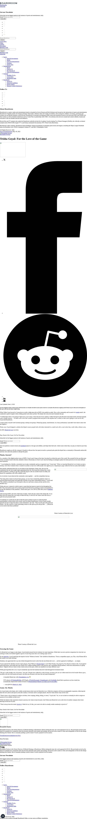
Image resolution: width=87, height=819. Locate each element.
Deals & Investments (12, 58)
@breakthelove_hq (24, 677)
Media (8, 60)
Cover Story (3, 41)
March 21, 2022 (17, 684)
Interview (15, 735)
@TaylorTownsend (34, 680)
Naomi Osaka (40, 664)
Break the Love (9, 430)
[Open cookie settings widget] (3, 816)
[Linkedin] (3, 747)
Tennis (2, 735)
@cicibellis (53, 680)
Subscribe (2, 6)
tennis (77, 412)
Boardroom (6, 80)
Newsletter (3, 46)
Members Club (4, 47)
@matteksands (44, 680)
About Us (9, 81)
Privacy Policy (11, 84)
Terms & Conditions (12, 83)
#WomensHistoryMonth (34, 681)
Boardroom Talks (11, 78)
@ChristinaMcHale (16, 680)
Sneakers (9, 63)
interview (6, 656)
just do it (19, 704)
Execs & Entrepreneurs (13, 61)
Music (8, 67)
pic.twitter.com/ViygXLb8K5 (49, 681)
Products (5, 73)
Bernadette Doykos (5, 134)
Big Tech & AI (11, 70)
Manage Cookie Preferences (14, 86)
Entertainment (7, 66)
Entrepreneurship (8, 735)
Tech (19, 735)
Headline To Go (11, 75)
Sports (5, 57)
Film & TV (10, 69)
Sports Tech (10, 64)
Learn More (3, 442)
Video (1, 43)
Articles (2, 44)
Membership (3, 5)
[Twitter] (1, 747)
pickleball (23, 446)
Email (2, 17)
